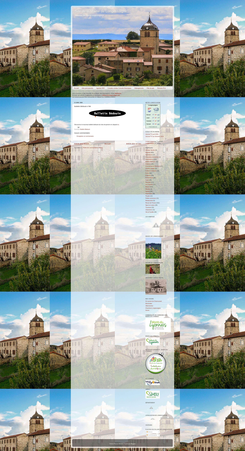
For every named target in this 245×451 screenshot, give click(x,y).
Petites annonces (150, 198)
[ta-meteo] (153, 125)
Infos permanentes (87, 88)
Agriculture (148, 154)
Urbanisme (148, 209)
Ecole (147, 173)
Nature (147, 191)
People (147, 196)
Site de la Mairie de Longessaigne (101, 11)
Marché (147, 189)
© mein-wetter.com (153, 126)
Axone (147, 310)
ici (118, 124)
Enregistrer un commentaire (85, 136)
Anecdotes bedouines (152, 157)
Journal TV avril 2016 (151, 134)
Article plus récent (81, 144)
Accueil (76, 88)
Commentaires (152, 435)
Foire (147, 180)
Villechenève (149, 306)
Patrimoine (148, 193)
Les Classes (149, 184)
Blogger (133, 443)
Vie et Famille (149, 212)
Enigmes (148, 175)
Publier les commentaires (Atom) (92, 147)
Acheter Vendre (150, 150)
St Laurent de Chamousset (153, 301)
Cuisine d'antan (150, 168)
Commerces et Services (152, 166)
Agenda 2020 (100, 88)
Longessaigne (153, 105)
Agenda (147, 152)
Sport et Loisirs (150, 205)
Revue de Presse (150, 203)
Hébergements (139, 88)
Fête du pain (150, 88)
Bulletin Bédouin (85, 129)
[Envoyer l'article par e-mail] (78, 127)
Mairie (147, 187)
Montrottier (148, 303)
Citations (148, 164)
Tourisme (148, 207)
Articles (150, 432)
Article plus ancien (133, 144)
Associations (149, 159)
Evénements (149, 177)
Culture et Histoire (150, 171)
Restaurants (149, 200)
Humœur (148, 182)
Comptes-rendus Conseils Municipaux (119, 88)
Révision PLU (161, 88)
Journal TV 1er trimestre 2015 (154, 136)
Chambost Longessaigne (153, 308)
